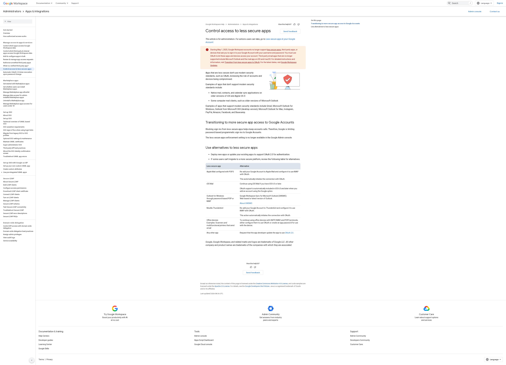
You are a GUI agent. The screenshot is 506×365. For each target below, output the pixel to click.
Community (61, 3)
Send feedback (290, 31)
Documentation (43, 3)
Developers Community (360, 340)
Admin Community (358, 336)
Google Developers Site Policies (257, 286)
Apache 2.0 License (222, 286)
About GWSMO (246, 203)
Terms (41, 359)
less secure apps (274, 50)
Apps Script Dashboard (203, 340)
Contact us (495, 11)
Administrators (12, 11)
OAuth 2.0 (289, 233)
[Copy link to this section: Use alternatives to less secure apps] (260, 148)
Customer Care (356, 344)
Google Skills (44, 348)
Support (75, 3)
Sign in (500, 3)
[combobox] (460, 3)
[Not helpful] (298, 24)
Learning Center (45, 344)
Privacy (50, 359)
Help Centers (44, 336)
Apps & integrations (37, 11)
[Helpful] (294, 24)
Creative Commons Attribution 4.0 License (272, 284)
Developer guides (46, 340)
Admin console (474, 11)
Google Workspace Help (215, 24)
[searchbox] (17, 21)
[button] (17, 172)
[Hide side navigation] (31, 360)
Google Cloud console (203, 344)
